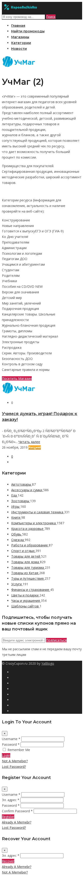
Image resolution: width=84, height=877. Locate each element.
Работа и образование (30, 545)
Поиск (51, 16)
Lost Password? (14, 766)
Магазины (20, 37)
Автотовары (21, 484)
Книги (16, 517)
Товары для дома (25, 562)
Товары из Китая (25, 573)
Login (6, 755)
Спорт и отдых (23, 551)
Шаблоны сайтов (25, 606)
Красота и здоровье (27, 528)
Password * (11, 744)
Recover (8, 861)
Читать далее (29, 442)
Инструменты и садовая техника (37, 512)
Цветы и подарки (25, 595)
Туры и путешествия (28, 578)
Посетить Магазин (17, 378)
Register (8, 816)
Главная (18, 26)
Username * (11, 739)
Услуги (17, 584)
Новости (19, 49)
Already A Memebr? (16, 822)
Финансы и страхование (30, 589)
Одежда (18, 540)
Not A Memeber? (15, 761)
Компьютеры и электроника (34, 523)
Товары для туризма (28, 567)
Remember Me (18, 750)
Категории (21, 43)
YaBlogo (47, 663)
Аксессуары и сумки (27, 490)
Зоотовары (20, 501)
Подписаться (56, 640)
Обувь (16, 534)
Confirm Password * (17, 811)
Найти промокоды (28, 31)
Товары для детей (26, 556)
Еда (14, 495)
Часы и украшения (26, 600)
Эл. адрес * (10, 800)
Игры (15, 506)
